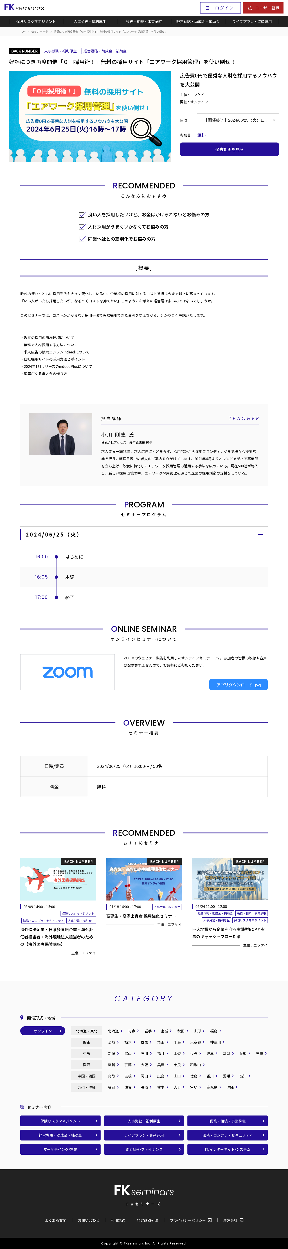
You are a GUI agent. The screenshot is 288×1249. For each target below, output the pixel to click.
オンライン (43, 1031)
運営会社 (230, 1220)
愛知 (243, 1053)
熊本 (160, 1087)
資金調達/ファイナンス (144, 1149)
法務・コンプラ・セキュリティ (227, 1135)
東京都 (195, 1042)
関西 (86, 1064)
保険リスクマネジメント (36, 21)
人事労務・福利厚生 (90, 21)
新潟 (111, 1053)
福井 (160, 1053)
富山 (128, 1053)
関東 (86, 1042)
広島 (160, 1076)
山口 (177, 1076)
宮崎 (193, 1087)
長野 (193, 1053)
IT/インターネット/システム (227, 1149)
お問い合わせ (88, 1220)
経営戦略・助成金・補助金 (198, 21)
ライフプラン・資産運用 (252, 21)
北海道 (113, 1031)
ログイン (224, 8)
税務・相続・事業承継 (144, 21)
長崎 (144, 1087)
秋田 (180, 1031)
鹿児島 (212, 1087)
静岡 (226, 1053)
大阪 (144, 1064)
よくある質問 (55, 1220)
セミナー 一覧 (39, 31)
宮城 (164, 1031)
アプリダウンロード (234, 685)
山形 (197, 1031)
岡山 (144, 1076)
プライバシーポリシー (188, 1220)
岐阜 (210, 1053)
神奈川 (215, 1042)
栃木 (128, 1042)
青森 (131, 1031)
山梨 (177, 1053)
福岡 (111, 1087)
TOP (23, 31)
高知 (243, 1076)
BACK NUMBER (24, 51)
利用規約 (118, 1220)
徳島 (193, 1076)
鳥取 (111, 1076)
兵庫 (160, 1064)
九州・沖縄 (87, 1087)
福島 (213, 1031)
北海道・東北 (86, 1031)
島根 (128, 1076)
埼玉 (160, 1042)
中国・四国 (87, 1076)
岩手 (148, 1031)
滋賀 (111, 1064)
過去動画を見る (229, 149)
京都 (128, 1064)
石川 (144, 1053)
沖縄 (230, 1087)
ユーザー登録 (267, 8)
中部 (86, 1053)
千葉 (177, 1042)
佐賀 (128, 1087)
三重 (259, 1053)
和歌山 (195, 1064)
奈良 (177, 1064)
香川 (210, 1076)
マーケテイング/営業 (60, 1149)
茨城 (111, 1042)
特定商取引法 (147, 1220)
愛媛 (226, 1076)
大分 (177, 1087)
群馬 (144, 1042)
